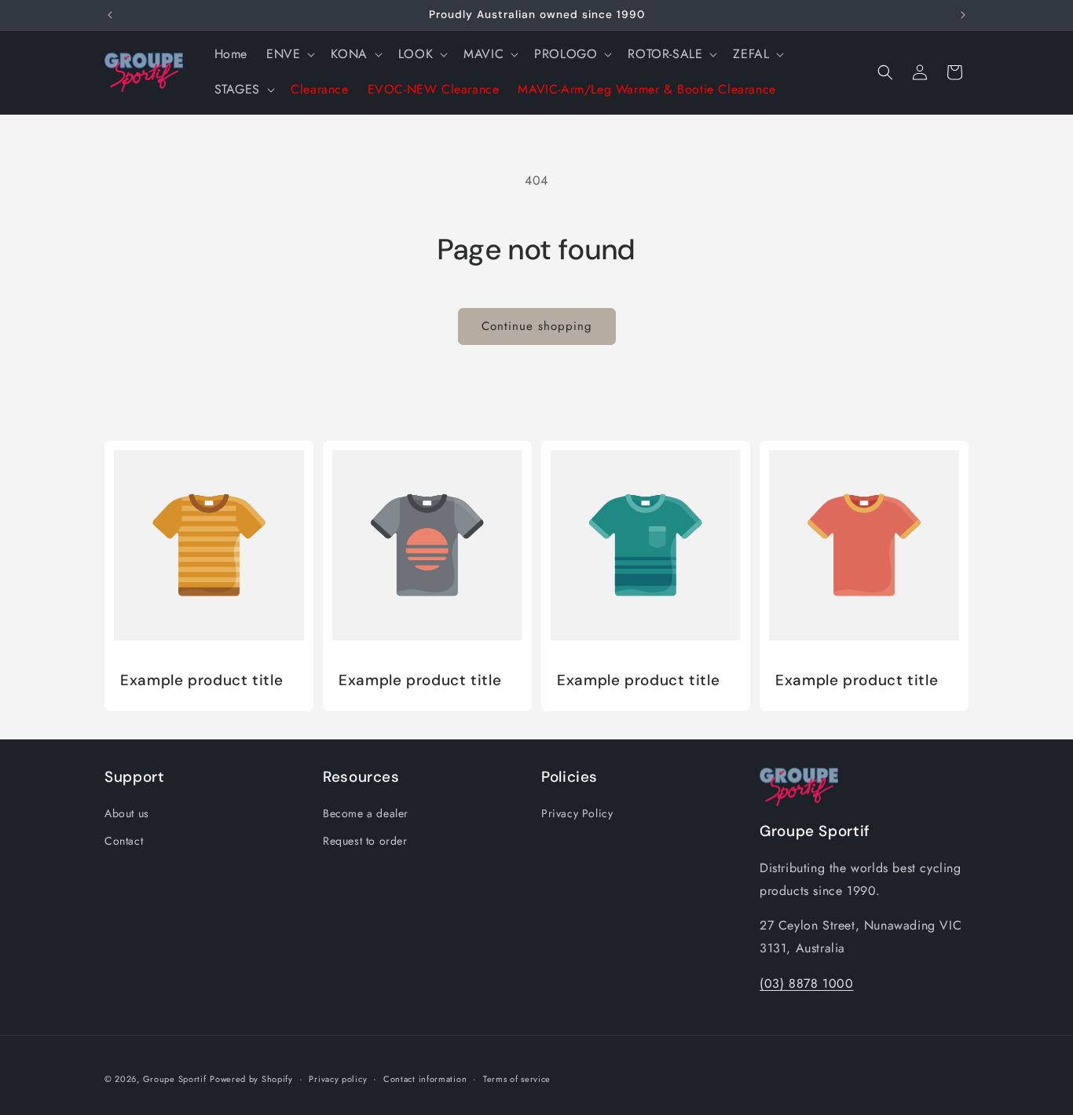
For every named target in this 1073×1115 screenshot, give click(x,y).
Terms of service (517, 1079)
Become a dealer (365, 813)
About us (126, 813)
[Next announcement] (963, 15)
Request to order (365, 841)
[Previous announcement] (110, 15)
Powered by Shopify (251, 1079)
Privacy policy (338, 1079)
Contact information (425, 1079)
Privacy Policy (577, 813)
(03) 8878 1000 (806, 983)
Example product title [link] (201, 680)
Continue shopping (537, 326)
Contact (123, 841)
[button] (289, 54)
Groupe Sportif (175, 1079)
